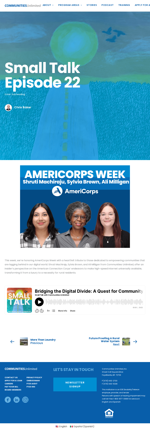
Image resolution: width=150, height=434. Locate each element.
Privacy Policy (34, 377)
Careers (9, 383)
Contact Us (11, 377)
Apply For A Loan (13, 380)
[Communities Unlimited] (23, 6)
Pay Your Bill (11, 386)
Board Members (13, 390)
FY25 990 (31, 386)
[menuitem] (49, 6)
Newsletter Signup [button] (75, 384)
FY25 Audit (32, 383)
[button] (8, 400)
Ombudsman (33, 380)
